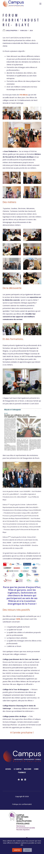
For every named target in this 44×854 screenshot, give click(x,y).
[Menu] (40, 4)
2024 (31, 30)
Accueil (8, 769)
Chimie (36, 769)
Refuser (27, 850)
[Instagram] (22, 779)
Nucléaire (27, 769)
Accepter (17, 850)
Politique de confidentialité (22, 804)
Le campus (17, 769)
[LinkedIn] (25, 779)
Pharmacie (22, 772)
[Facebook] (19, 779)
